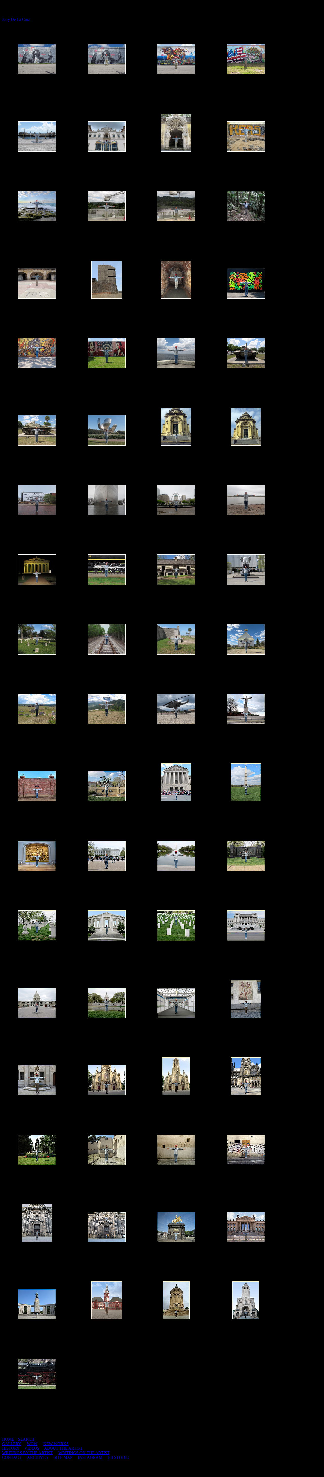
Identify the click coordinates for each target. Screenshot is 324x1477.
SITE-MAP (63, 1457)
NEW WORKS (56, 1444)
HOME (8, 1439)
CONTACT (12, 1457)
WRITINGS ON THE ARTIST (84, 1453)
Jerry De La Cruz (16, 19)
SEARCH (26, 1439)
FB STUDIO (118, 1457)
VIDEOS (31, 1448)
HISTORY (10, 1448)
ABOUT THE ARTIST (63, 1448)
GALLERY (11, 1444)
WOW (32, 1444)
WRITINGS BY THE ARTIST (27, 1453)
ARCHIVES (37, 1457)
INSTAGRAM (90, 1457)
